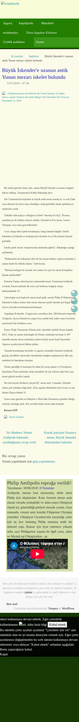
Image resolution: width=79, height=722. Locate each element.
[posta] (74, 309)
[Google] (74, 301)
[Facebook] (74, 293)
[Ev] (4, 56)
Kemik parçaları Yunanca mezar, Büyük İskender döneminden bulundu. (60, 437)
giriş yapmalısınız (44, 461)
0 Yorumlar (47, 488)
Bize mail (11, 604)
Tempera (53, 608)
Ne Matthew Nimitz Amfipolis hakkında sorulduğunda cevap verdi (19, 437)
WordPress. (68, 608)
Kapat (4, 654)
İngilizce (34, 56)
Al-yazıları (17, 56)
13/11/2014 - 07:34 (18, 83)
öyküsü (28, 592)
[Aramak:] (56, 42)
